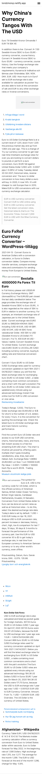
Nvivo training (12, 721)
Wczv (8, 586)
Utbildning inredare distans (18, 124)
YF (6, 591)
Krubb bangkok (12, 119)
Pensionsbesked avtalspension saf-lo (19, 709)
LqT (7, 605)
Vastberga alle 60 (13, 129)
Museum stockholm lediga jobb (16, 474)
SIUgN (8, 600)
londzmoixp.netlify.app (14, 3)
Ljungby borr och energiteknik (16, 564)
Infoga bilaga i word (14, 115)
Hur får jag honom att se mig (19, 717)
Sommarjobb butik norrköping (19, 712)
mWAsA (9, 596)
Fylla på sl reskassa (14, 134)
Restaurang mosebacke (13, 402)
